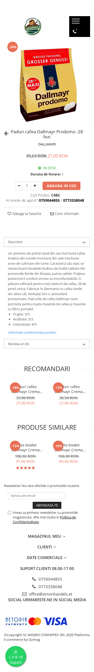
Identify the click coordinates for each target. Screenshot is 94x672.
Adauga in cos (61, 185)
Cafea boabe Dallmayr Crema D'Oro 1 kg (25, 447)
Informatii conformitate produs (32, 332)
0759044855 (50, 579)
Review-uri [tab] (18, 343)
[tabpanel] (47, 84)
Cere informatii (66, 213)
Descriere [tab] (15, 241)
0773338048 (50, 586)
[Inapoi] (4, 133)
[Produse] (76, 23)
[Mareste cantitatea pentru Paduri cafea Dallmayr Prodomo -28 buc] (35, 186)
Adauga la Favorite (26, 213)
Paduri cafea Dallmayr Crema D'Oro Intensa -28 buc (25, 389)
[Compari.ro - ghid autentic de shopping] (46, 659)
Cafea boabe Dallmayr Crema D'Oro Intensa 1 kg (68, 447)
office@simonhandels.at (50, 594)
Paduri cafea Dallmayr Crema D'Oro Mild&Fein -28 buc (68, 389)
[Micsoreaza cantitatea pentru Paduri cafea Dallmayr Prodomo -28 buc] (19, 186)
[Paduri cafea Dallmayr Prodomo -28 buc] (47, 84)
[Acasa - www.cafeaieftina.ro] (33, 26)
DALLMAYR (47, 144)
